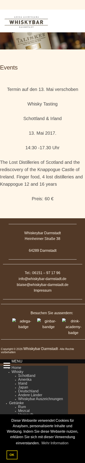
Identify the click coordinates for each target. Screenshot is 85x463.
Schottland (26, 376)
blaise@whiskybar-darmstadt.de (42, 285)
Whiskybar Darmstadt (40, 349)
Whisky (17, 372)
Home (16, 368)
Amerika (25, 379)
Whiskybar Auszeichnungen (40, 399)
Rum (22, 407)
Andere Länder (30, 395)
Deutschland (28, 391)
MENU (17, 361)
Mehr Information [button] (54, 443)
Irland (22, 383)
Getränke (16, 403)
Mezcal (24, 411)
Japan (23, 387)
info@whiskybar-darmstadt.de (42, 279)
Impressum (42, 290)
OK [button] (12, 455)
